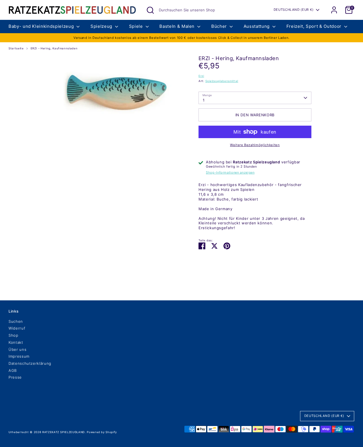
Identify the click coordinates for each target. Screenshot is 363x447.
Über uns (17, 349)
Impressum (19, 356)
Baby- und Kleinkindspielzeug (42, 26)
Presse (15, 377)
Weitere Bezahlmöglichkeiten (255, 145)
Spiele (136, 26)
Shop (13, 335)
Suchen (16, 321)
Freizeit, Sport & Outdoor (314, 26)
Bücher (219, 26)
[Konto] (334, 10)
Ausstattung (257, 26)
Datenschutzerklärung (30, 363)
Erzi (201, 75)
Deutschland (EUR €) (294, 10)
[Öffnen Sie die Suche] (150, 10)
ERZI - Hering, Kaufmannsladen (54, 48)
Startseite (16, 48)
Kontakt (16, 342)
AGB (13, 370)
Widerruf (17, 328)
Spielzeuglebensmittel (221, 81)
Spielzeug (102, 26)
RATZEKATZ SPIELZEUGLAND (63, 432)
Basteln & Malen (177, 26)
